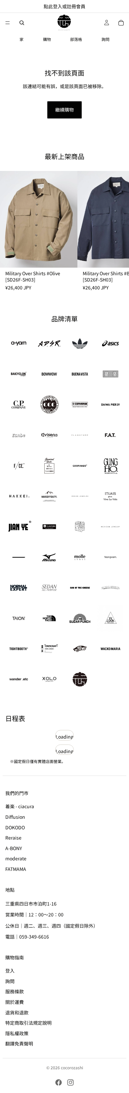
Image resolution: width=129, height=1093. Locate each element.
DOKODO (15, 827)
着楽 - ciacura (19, 806)
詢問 (105, 39)
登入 (10, 970)
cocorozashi (72, 1067)
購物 (47, 39)
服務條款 (14, 991)
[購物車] (121, 23)
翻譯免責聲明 (19, 1043)
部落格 (76, 39)
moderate (15, 858)
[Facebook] (59, 1082)
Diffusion (15, 816)
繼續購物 (64, 109)
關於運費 (14, 1002)
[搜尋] (22, 23)
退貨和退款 (16, 1012)
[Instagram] (70, 1082)
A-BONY (13, 848)
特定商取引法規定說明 (28, 1022)
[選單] (7, 22)
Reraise (13, 837)
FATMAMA (15, 869)
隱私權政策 (16, 1033)
